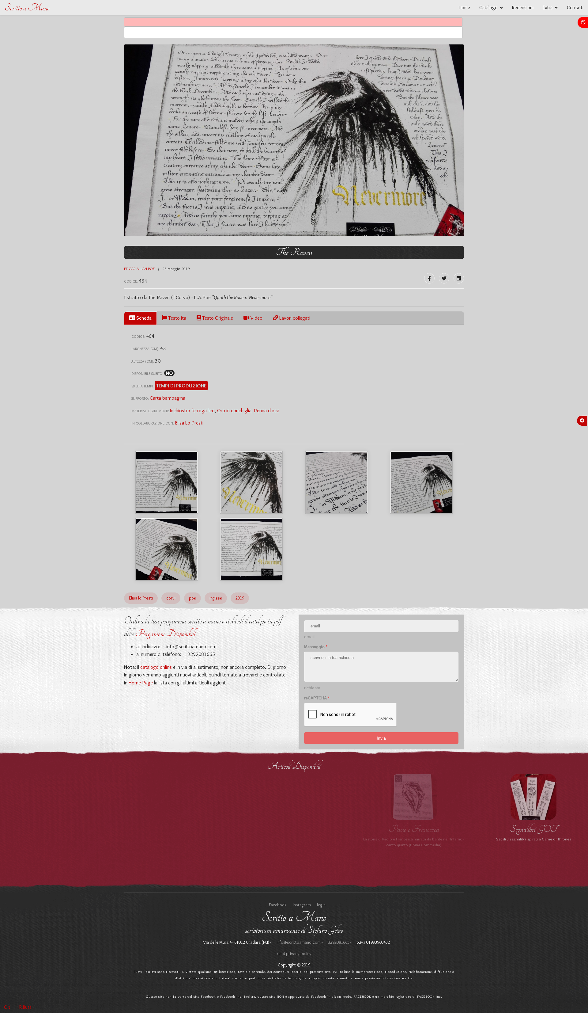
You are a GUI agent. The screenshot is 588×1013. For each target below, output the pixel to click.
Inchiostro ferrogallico (192, 410)
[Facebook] (429, 278)
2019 (240, 598)
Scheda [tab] (143, 318)
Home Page (141, 683)
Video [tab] (255, 318)
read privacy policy (294, 953)
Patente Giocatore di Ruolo (533, 829)
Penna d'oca (266, 410)
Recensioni (522, 7)
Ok (7, 1007)
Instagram (302, 905)
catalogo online (156, 667)
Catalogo (488, 7)
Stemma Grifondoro (54, 829)
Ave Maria (174, 829)
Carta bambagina (167, 398)
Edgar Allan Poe (139, 268)
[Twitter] (444, 278)
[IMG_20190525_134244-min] (421, 482)
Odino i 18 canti (413, 829)
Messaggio (315, 647)
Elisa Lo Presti (189, 423)
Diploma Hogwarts (294, 829)
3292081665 (338, 942)
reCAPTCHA (317, 698)
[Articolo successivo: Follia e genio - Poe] (582, 420)
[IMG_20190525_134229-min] (337, 482)
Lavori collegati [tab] (294, 318)
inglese (215, 598)
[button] (583, 22)
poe (192, 598)
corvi (170, 598)
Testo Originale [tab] (217, 318)
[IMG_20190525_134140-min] (167, 482)
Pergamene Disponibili (165, 633)
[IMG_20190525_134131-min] (251, 549)
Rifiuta (25, 1007)
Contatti (575, 7)
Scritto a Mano (27, 7)
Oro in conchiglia (234, 410)
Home (464, 7)
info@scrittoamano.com (191, 646)
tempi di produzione (181, 386)
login (321, 905)
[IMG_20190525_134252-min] (167, 549)
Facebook (278, 905)
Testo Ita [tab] (176, 318)
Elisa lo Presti (141, 598)
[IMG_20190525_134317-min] (251, 482)
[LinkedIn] (459, 278)
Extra (547, 7)
